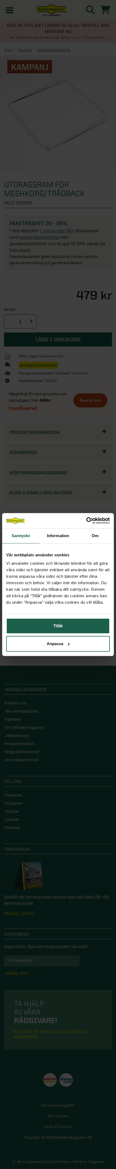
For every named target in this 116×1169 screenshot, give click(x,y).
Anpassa (55, 643)
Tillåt (58, 625)
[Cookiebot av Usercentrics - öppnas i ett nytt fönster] (86, 520)
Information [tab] (58, 535)
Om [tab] (95, 535)
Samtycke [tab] (21, 535)
